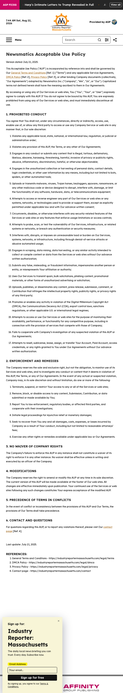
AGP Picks (9, 4)
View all (115, 4)
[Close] (58, 620)
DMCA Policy (13, 77)
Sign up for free (32, 677)
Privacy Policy (39, 77)
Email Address (17, 664)
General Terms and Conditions (28, 72)
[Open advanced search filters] (106, 39)
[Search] (99, 39)
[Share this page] (115, 40)
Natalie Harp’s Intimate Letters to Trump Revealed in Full (53, 4)
